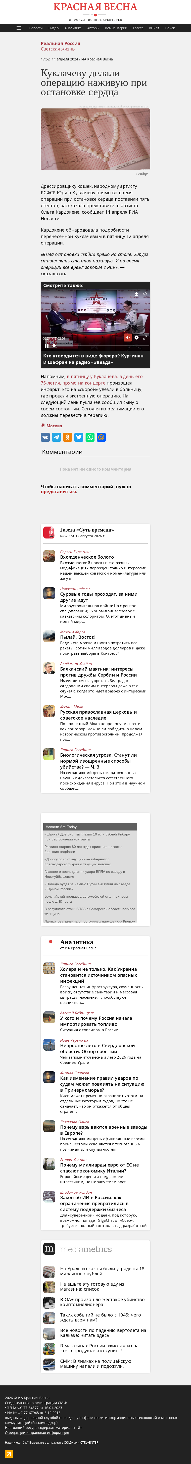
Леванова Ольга (74, 1121)
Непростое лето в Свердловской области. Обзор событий (97, 1048)
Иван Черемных (74, 1040)
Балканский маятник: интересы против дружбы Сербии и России (98, 672)
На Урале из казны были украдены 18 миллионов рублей (102, 1271)
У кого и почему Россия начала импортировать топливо (96, 1021)
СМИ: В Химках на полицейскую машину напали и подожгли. (95, 1363)
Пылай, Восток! (78, 637)
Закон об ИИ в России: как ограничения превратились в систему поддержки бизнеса (94, 1203)
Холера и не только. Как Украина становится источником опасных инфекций (98, 975)
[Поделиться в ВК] (45, 437)
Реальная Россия (60, 43)
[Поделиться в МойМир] (101, 437)
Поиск (170, 28)
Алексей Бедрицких (77, 1012)
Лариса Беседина (75, 749)
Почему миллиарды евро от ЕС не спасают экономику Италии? (99, 1168)
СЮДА (68, 1442)
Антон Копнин (73, 1159)
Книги (154, 28)
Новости (36, 28)
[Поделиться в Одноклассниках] (67, 437)
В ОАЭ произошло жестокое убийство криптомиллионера (102, 1301)
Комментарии (116, 28)
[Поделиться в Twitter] (78, 437)
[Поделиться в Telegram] (56, 437)
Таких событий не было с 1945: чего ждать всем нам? (100, 1317)
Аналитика (73, 28)
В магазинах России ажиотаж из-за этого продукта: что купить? (99, 1348)
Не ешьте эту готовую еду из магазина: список (92, 1286)
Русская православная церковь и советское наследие (98, 715)
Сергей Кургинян (75, 551)
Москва (54, 426)
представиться (58, 491)
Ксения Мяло (71, 706)
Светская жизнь (58, 49)
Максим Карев (73, 631)
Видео (53, 28)
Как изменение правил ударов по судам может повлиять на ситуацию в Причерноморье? (102, 1084)
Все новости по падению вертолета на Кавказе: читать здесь (103, 1332)
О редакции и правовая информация (37, 1432)
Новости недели (75, 588)
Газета (138, 28)
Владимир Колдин (76, 663)
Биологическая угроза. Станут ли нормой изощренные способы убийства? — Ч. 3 (98, 761)
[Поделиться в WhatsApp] (90, 437)
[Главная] (95, 12)
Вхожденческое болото (87, 557)
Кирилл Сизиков (74, 1072)
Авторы (93, 28)
